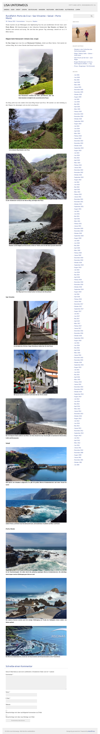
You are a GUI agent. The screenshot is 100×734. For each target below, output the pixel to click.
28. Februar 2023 (10, 21)
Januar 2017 (77, 328)
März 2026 (77, 84)
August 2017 (77, 311)
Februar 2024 (78, 136)
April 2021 (77, 218)
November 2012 (78, 430)
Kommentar (9, 674)
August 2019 (77, 267)
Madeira (35, 21)
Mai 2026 (76, 80)
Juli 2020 (76, 240)
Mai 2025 (76, 104)
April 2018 (77, 296)
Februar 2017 (78, 326)
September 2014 (78, 394)
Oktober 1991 (78, 462)
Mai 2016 (76, 348)
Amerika (6, 9)
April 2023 (77, 160)
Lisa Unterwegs (16, 5)
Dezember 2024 (78, 114)
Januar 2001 (77, 457)
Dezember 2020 (78, 228)
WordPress (91, 731)
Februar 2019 (78, 279)
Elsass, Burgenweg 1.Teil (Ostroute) (84, 66)
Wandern (42, 9)
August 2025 (77, 97)
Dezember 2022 (78, 170)
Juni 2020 (77, 243)
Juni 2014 (77, 401)
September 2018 (78, 289)
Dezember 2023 (78, 140)
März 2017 (77, 323)
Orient (18, 9)
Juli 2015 (76, 370)
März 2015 (77, 379)
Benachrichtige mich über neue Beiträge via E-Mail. (20, 717)
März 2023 (77, 162)
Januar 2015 (77, 384)
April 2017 (77, 321)
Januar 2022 (77, 197)
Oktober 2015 (78, 362)
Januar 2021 (77, 226)
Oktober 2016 (78, 335)
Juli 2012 (76, 438)
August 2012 (77, 435)
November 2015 (78, 360)
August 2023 (77, 150)
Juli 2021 (76, 211)
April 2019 (77, 277)
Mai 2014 (76, 404)
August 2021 (77, 209)
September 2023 (78, 148)
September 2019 (78, 265)
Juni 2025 (77, 102)
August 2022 (77, 179)
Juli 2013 (76, 421)
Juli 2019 (76, 270)
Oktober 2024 (78, 119)
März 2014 (77, 408)
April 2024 (77, 131)
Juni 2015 (77, 372)
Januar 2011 (77, 447)
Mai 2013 (76, 426)
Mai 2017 (76, 318)
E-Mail (8, 698)
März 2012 (77, 443)
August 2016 (77, 340)
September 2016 (78, 338)
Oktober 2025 (78, 94)
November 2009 (78, 452)
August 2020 (77, 238)
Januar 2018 (77, 301)
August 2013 (77, 418)
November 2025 (78, 92)
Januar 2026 (77, 87)
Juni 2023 (77, 155)
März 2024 (77, 133)
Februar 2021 (78, 223)
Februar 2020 (78, 253)
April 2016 (77, 350)
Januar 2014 (77, 411)
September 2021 (78, 206)
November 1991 (78, 460)
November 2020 (78, 231)
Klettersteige (69, 9)
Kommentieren (21, 21)
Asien (12, 9)
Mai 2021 (76, 216)
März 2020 (77, 250)
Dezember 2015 (78, 357)
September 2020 (78, 236)
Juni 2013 (77, 423)
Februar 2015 (78, 382)
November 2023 (78, 143)
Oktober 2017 (78, 306)
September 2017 (78, 309)
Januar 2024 (77, 138)
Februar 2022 (78, 194)
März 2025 (77, 109)
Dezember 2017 (78, 304)
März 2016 (77, 352)
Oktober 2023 (78, 145)
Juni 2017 (77, 316)
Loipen (77, 9)
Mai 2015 (76, 374)
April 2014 (77, 406)
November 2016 (78, 333)
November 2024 (78, 116)
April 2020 (77, 248)
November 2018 (78, 284)
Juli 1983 (76, 465)
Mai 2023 (76, 158)
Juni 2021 (77, 214)
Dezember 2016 (78, 331)
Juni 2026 (77, 77)
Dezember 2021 (78, 199)
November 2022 (78, 172)
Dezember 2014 (78, 387)
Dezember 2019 (78, 257)
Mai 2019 (76, 274)
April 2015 (77, 377)
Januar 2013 (77, 428)
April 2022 (77, 189)
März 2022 (77, 192)
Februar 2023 (78, 165)
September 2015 (78, 365)
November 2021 (78, 201)
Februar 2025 (78, 111)
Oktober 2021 (78, 204)
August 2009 (77, 455)
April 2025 (77, 106)
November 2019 (78, 260)
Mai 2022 (76, 187)
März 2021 (77, 221)
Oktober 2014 (78, 391)
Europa (24, 9)
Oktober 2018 (78, 287)
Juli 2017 (76, 313)
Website (8, 704)
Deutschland (32, 9)
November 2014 (78, 389)
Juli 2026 (76, 75)
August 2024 (77, 123)
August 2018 (77, 292)
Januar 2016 (77, 355)
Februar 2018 (78, 299)
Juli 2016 (76, 343)
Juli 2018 (76, 294)
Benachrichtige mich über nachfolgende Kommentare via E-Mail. (24, 712)
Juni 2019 (77, 272)
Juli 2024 (76, 126)
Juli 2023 (76, 153)
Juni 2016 (77, 345)
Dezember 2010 (78, 450)
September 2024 (78, 121)
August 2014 (77, 396)
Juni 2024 (77, 128)
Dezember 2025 (78, 89)
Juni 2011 (77, 445)
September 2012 (78, 433)
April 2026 (77, 82)
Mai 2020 (76, 245)
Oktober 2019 (78, 262)
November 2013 (78, 413)
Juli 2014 (76, 399)
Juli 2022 (76, 182)
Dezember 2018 (78, 282)
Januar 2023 (77, 167)
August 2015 (77, 367)
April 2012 (77, 440)
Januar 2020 (77, 255)
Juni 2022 (77, 184)
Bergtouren (59, 9)
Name (8, 692)
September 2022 (78, 177)
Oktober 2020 (78, 233)
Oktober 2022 (78, 175)
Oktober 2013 (78, 416)
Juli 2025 (76, 99)
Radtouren (50, 9)
